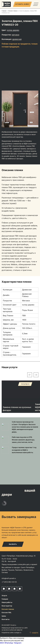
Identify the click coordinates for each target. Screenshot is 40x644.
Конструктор (7, 606)
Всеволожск (28, 570)
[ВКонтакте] (14, 589)
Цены (4, 616)
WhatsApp (8, 643)
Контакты (5, 619)
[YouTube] (20, 589)
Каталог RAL (7, 612)
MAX (2, 643)
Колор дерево (13, 30)
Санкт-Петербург (27, 567)
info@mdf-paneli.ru (9, 578)
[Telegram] (4, 589)
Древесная (17, 39)
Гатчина (5, 572)
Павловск (19, 570)
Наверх (35, 633)
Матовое (15, 35)
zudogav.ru (17, 632)
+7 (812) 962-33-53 (9, 582)
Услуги (4, 595)
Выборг (4, 570)
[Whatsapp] (9, 589)
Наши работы (7, 602)
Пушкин (11, 570)
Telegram (17, 643)
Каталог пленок (8, 609)
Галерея (5, 599)
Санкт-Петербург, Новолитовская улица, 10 (19, 556)
